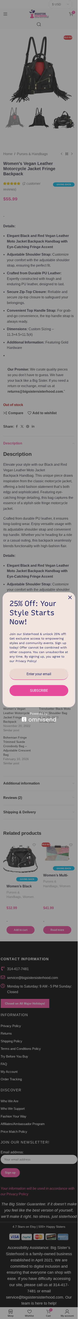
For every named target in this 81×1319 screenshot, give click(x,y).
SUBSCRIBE (39, 691)
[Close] (70, 597)
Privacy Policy (26, 661)
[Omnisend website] (39, 717)
